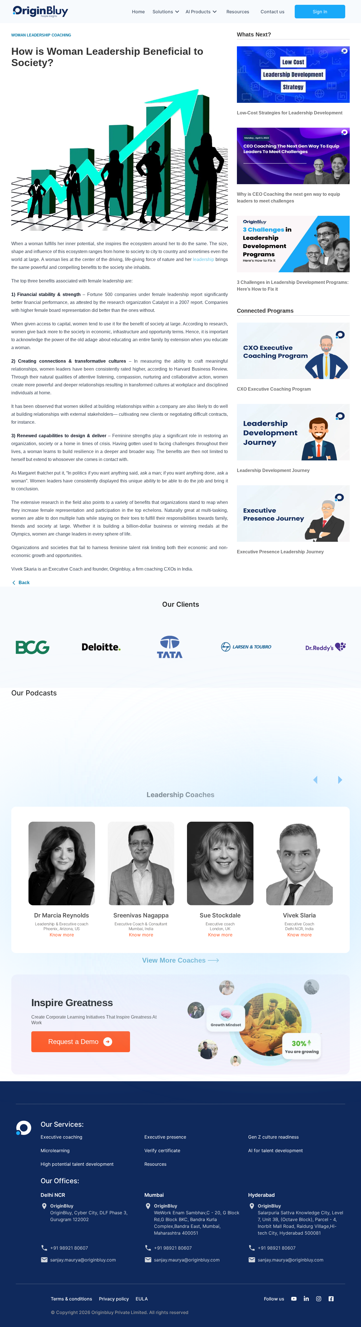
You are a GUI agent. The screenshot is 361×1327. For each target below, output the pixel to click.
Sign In (320, 11)
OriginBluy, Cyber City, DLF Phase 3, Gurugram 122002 (88, 1212)
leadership (203, 259)
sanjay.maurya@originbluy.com (83, 1260)
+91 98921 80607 (69, 1248)
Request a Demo (75, 1041)
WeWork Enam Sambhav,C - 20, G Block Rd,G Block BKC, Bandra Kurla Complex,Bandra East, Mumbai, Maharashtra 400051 (196, 1219)
